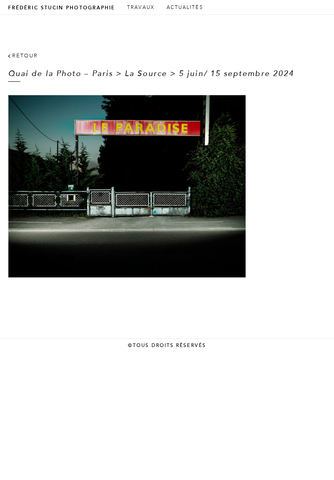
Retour (25, 55)
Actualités (185, 7)
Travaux (140, 7)
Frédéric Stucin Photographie (61, 8)
